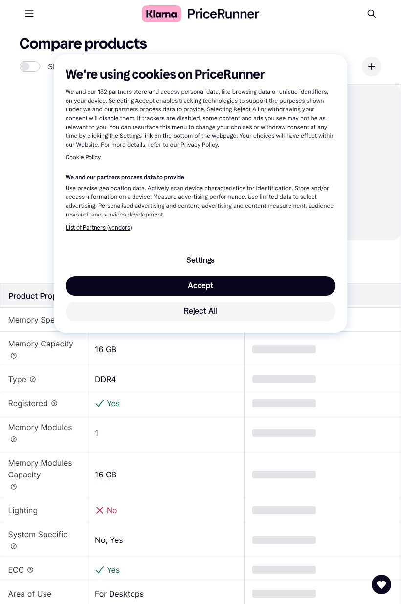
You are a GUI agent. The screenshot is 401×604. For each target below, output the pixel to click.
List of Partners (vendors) (99, 227)
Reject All (200, 311)
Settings (200, 260)
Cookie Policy (83, 157)
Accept (200, 285)
